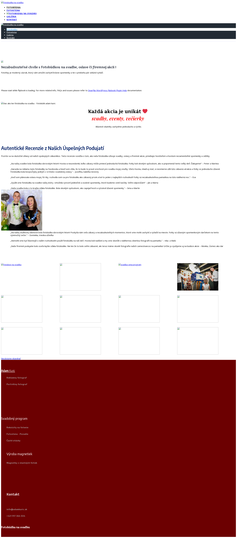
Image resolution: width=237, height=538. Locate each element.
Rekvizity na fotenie (17, 427)
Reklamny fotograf (17, 377)
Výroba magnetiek (19, 454)
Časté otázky (13, 440)
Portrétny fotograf (17, 384)
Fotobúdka (14, 7)
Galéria (11, 16)
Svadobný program (14, 418)
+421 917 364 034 (16, 516)
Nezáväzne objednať (11, 358)
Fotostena (13, 10)
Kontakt (12, 19)
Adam (8, 370)
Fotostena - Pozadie (17, 434)
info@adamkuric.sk (17, 509)
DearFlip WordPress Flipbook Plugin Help (107, 90)
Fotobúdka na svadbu (15, 527)
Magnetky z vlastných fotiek (22, 463)
